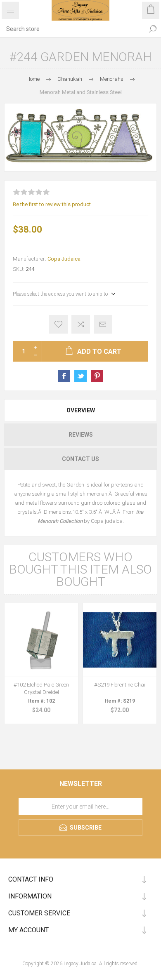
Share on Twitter (80, 376)
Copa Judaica (63, 259)
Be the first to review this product (52, 204)
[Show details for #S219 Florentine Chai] (119, 640)
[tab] (80, 410)
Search (152, 29)
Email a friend (103, 324)
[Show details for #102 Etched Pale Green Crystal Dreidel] (41, 640)
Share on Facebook (64, 376)
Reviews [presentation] (81, 434)
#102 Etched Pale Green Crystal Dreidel (41, 688)
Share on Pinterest (97, 376)
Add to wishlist (58, 324)
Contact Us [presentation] (80, 459)
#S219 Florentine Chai (119, 685)
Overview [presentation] (80, 410)
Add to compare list (80, 324)
